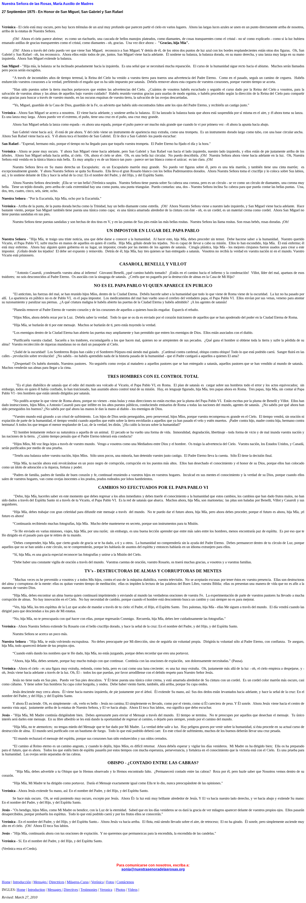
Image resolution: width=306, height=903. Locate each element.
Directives (71, 890)
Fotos (110, 882)
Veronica (106, 890)
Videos (133, 890)
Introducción (22, 882)
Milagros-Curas (78, 882)
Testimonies (88, 890)
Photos (120, 890)
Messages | (55, 890)
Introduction (36, 890)
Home (6, 882)
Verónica (97, 882)
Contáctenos (125, 882)
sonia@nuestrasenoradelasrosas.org (153, 869)
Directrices (56, 882)
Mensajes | (40, 882)
